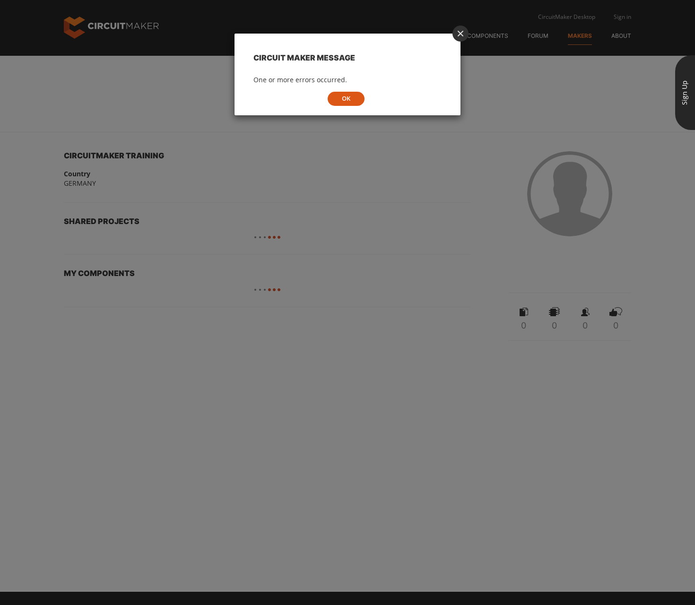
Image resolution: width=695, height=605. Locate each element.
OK (346, 98)
